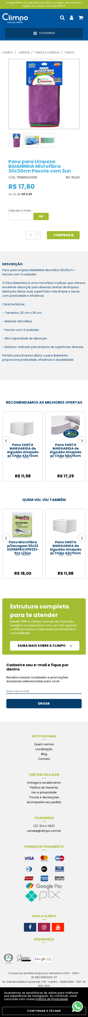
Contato (44, 758)
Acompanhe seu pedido (44, 802)
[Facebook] (30, 927)
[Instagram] (44, 927)
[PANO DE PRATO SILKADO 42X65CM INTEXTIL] (65, 427)
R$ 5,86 (26, 194)
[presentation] (6, 440)
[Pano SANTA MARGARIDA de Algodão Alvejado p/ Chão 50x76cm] (23, 427)
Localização (44, 749)
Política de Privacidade (52, 999)
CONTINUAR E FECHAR (44, 1011)
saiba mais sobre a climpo (42, 645)
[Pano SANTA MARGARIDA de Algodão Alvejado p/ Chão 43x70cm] (41, 524)
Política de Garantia (44, 787)
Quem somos (44, 744)
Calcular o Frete (19, 211)
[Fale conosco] (77, 1006)
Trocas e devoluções (44, 797)
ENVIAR (44, 703)
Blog (44, 754)
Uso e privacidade (44, 792)
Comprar (62, 235)
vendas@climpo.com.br (44, 830)
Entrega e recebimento (44, 782)
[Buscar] (62, 18)
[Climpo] (17, 17)
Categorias (46, 33)
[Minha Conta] (71, 18)
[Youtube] (58, 927)
